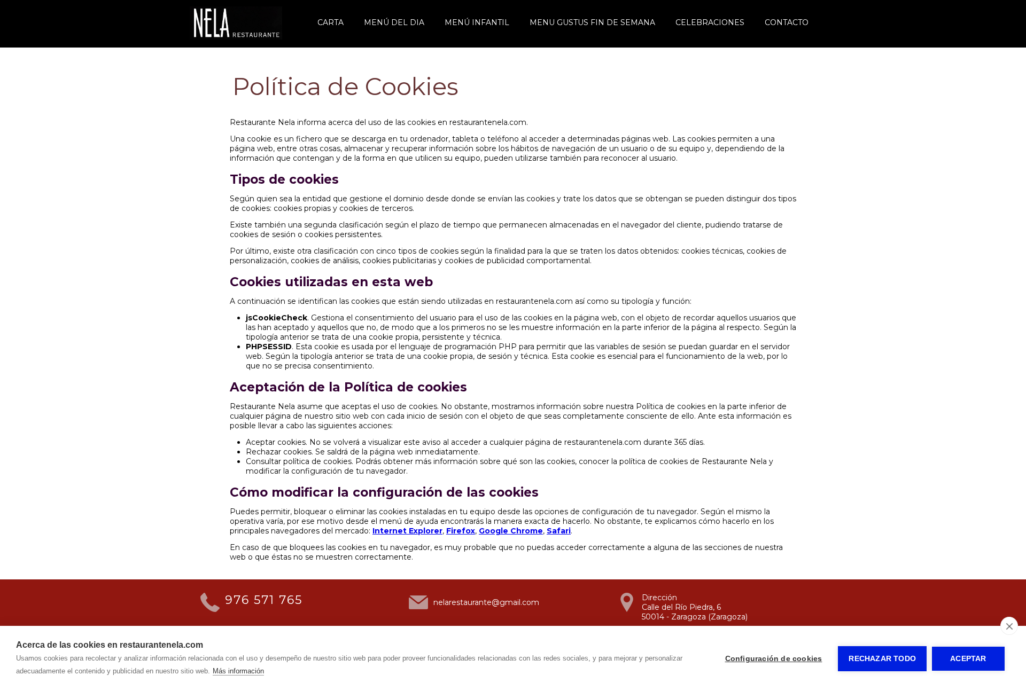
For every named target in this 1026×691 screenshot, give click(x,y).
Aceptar (968, 659)
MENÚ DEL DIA (394, 22)
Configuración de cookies (773, 659)
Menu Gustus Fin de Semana (592, 22)
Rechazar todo (882, 659)
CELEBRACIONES (709, 22)
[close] (1009, 626)
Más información (238, 671)
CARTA (330, 22)
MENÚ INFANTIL (477, 22)
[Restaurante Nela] (236, 37)
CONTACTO (787, 22)
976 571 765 (263, 600)
